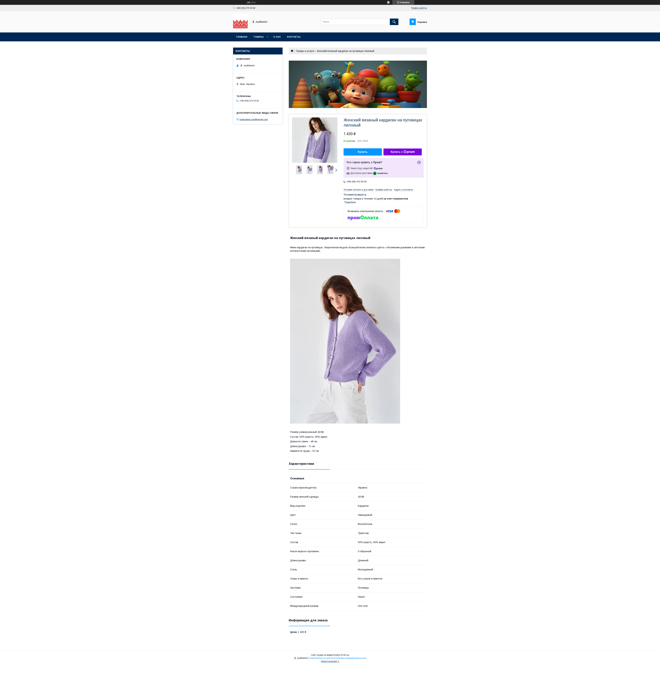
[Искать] (394, 22)
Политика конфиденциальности (350, 658)
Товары (258, 37)
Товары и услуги (305, 51)
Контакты (293, 37)
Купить (363, 151)
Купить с (397, 151)
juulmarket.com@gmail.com (254, 119)
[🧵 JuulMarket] (240, 28)
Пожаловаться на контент (321, 658)
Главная (241, 37)
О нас (277, 37)
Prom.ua (345, 655)
